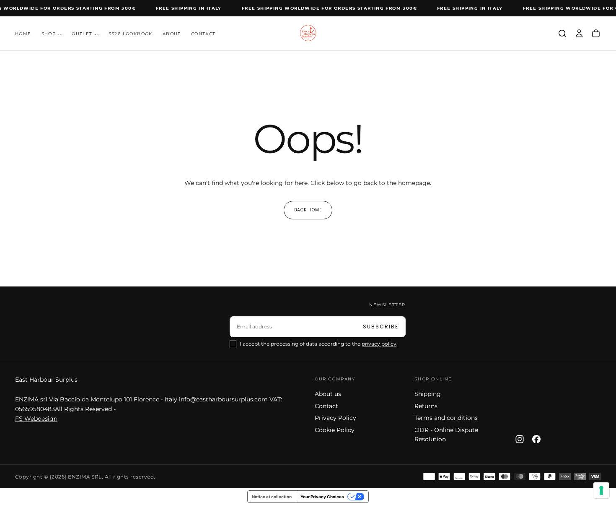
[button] (562, 33)
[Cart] (596, 33)
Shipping (427, 394)
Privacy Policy (335, 418)
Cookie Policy (335, 430)
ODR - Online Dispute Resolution (446, 434)
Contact (203, 33)
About (172, 33)
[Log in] (579, 33)
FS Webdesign (36, 418)
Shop (48, 33)
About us (328, 394)
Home (23, 33)
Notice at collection (272, 496)
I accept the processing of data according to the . (319, 344)
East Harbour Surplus (46, 379)
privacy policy (379, 344)
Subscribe (381, 326)
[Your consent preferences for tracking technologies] (601, 490)
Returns (425, 406)
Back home (308, 210)
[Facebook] (536, 439)
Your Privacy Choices (322, 496)
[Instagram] (520, 439)
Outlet (82, 33)
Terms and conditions (446, 418)
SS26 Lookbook (131, 33)
